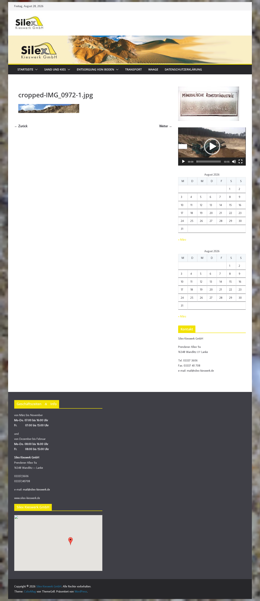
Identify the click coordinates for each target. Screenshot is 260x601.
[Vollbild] (240, 161)
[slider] (209, 162)
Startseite (25, 69)
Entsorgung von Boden (95, 69)
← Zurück (20, 126)
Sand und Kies (55, 69)
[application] (212, 146)
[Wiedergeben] (183, 161)
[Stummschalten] (234, 161)
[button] (35, 69)
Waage (153, 69)
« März (182, 239)
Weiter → (165, 126)
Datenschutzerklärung (183, 69)
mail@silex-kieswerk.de (36, 489)
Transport (133, 69)
